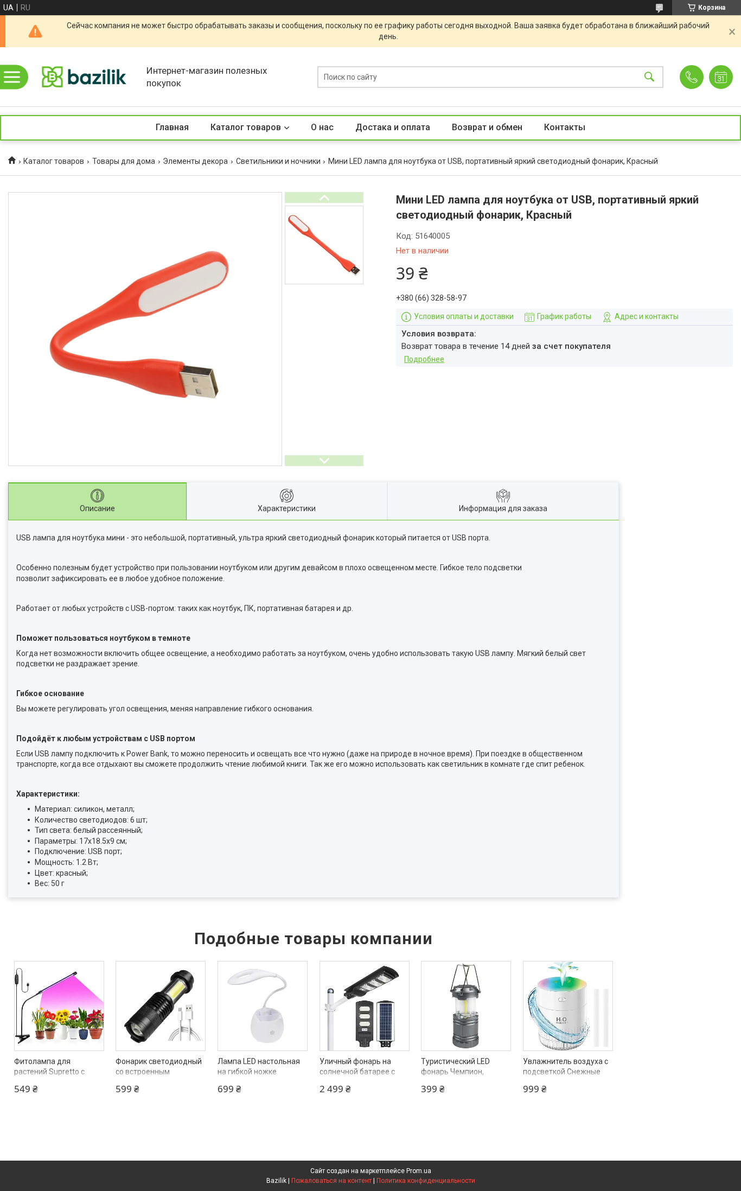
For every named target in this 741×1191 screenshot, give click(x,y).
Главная (172, 127)
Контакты (564, 127)
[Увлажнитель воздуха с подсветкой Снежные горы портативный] (568, 1006)
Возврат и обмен (487, 127)
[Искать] (649, 77)
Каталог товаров (245, 127)
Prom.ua (418, 1171)
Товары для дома (123, 161)
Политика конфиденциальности (425, 1180)
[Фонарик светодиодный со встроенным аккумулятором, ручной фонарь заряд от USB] (161, 1006)
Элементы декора (195, 161)
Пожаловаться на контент (331, 1180)
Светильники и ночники (278, 161)
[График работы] (721, 77)
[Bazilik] (84, 77)
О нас (322, 127)
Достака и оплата (392, 127)
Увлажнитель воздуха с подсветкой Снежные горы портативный (565, 1072)
